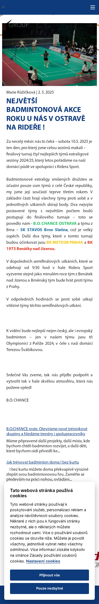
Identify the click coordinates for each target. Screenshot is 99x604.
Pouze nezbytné (49, 588)
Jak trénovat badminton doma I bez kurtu (42, 462)
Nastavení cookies (43, 561)
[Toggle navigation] (92, 7)
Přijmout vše (49, 575)
